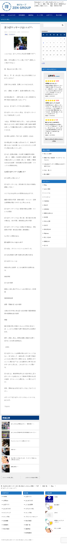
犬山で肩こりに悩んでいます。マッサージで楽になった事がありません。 (24, 458)
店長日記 (46, 209)
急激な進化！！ (14, 466)
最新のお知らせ (48, 213)
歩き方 (46, 225)
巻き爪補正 (59, 15)
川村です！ (13, 449)
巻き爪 (46, 205)
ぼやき (56, 512)
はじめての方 (11, 15)
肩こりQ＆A (47, 237)
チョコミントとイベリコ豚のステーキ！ (20, 441)
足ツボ (46, 245)
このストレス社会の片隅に (31, 477)
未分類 (46, 217)
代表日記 (46, 201)
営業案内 (5, 524)
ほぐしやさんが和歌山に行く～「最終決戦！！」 (23, 423)
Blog (6, 34)
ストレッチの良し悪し (8, 477)
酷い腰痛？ (47, 174)
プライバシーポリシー (31, 516)
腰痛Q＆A (47, 241)
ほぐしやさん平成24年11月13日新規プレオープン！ (23, 432)
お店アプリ (49, 15)
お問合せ (5, 500)
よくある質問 (29, 504)
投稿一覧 (27, 524)
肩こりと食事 (47, 153)
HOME (3, 15)
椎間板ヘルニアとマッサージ (59, 521)
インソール (47, 193)
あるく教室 (47, 189)
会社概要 (5, 520)
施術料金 (30, 15)
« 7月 (43, 63)
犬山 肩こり (47, 170)
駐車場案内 (22, 15)
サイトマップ (7, 512)
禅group (46, 233)
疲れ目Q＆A (47, 229)
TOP (21, 486)
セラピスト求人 (5, 19)
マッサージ (12, 34)
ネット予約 (40, 15)
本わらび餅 (47, 221)
